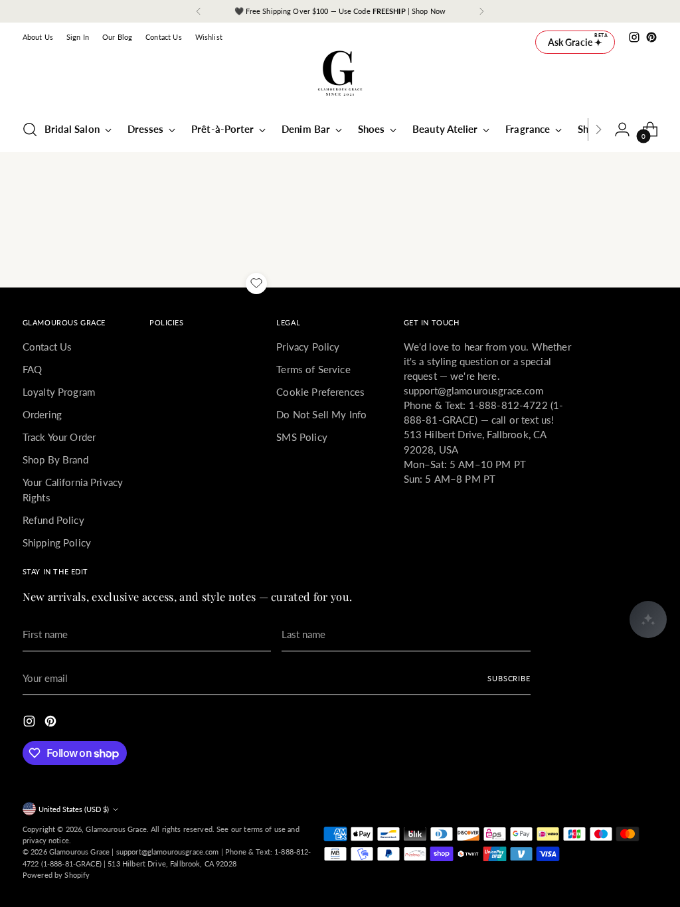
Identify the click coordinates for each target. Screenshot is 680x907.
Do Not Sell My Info (321, 414)
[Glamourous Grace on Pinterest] (651, 37)
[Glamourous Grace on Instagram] (634, 37)
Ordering (42, 414)
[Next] (481, 11)
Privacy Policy (307, 347)
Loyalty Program (59, 392)
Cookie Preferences (320, 392)
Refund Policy (53, 520)
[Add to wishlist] (256, 283)
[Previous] (198, 11)
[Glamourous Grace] (340, 77)
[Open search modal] (30, 129)
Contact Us (47, 347)
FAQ (32, 369)
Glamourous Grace (116, 829)
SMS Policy (301, 437)
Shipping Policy (57, 542)
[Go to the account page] (622, 129)
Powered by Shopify (56, 874)
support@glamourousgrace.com (167, 851)
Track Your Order (59, 437)
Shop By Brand (55, 459)
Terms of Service (313, 369)
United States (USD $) (74, 809)
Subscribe (509, 678)
